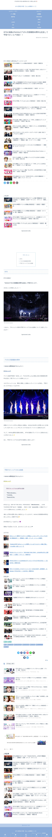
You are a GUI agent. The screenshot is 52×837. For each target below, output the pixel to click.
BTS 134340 (10, 644)
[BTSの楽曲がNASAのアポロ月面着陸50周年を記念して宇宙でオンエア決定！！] (24, 653)
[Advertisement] (26, 48)
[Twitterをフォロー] (27, 657)
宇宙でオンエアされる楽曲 (26, 263)
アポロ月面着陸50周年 (25, 261)
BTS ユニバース (40, 644)
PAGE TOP (26, 825)
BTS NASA (33, 644)
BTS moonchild (26, 644)
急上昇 (9, 641)
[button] (48, 398)
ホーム (13, 833)
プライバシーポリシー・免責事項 (39, 833)
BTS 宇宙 (6, 646)
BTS (21, 259)
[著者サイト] (24, 657)
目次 (24, 255)
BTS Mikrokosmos (18, 644)
